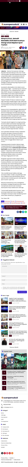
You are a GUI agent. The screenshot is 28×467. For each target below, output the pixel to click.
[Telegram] (23, 212)
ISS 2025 (8, 201)
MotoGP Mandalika (16, 203)
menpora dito (6, 427)
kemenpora (5, 429)
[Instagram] (7, 453)
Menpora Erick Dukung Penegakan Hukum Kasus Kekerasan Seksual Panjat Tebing (20, 228)
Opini (2, 419)
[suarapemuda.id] (10, 24)
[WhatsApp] (26, 212)
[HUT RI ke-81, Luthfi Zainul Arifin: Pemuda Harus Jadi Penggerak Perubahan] (21, 249)
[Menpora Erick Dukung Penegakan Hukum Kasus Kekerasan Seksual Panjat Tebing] (21, 221)
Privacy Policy (4, 445)
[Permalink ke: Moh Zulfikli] (2, 48)
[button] (21, 24)
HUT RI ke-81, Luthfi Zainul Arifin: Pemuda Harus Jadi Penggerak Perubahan (21, 255)
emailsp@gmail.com (8, 407)
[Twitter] (20, 212)
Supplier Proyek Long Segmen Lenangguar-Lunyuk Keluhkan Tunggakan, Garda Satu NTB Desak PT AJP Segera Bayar (7, 228)
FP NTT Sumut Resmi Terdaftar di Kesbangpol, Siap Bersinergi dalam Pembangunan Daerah (6, 242)
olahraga (5, 433)
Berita (2, 36)
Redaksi (3, 447)
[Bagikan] (26, 48)
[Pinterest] (5, 453)
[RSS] (12, 453)
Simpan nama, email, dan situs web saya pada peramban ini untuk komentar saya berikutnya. (14, 288)
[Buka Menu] (24, 24)
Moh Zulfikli (6, 47)
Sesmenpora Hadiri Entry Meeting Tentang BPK (15, 377)
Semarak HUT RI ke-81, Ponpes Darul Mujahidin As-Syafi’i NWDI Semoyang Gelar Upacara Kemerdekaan (7, 255)
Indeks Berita (4, 441)
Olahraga (7, 36)
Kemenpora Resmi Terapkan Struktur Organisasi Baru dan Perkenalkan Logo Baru (16, 372)
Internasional (4, 417)
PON (24, 203)
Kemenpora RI (20, 201)
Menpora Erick (6, 203)
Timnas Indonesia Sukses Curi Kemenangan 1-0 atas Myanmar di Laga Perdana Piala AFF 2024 (15, 387)
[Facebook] (18, 212)
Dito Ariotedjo (6, 435)
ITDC (14, 201)
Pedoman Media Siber (6, 443)
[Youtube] (10, 453)
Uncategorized (4, 421)
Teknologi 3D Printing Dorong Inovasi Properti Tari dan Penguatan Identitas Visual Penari (20, 242)
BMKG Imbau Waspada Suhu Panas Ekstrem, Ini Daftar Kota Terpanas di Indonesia (16, 382)
